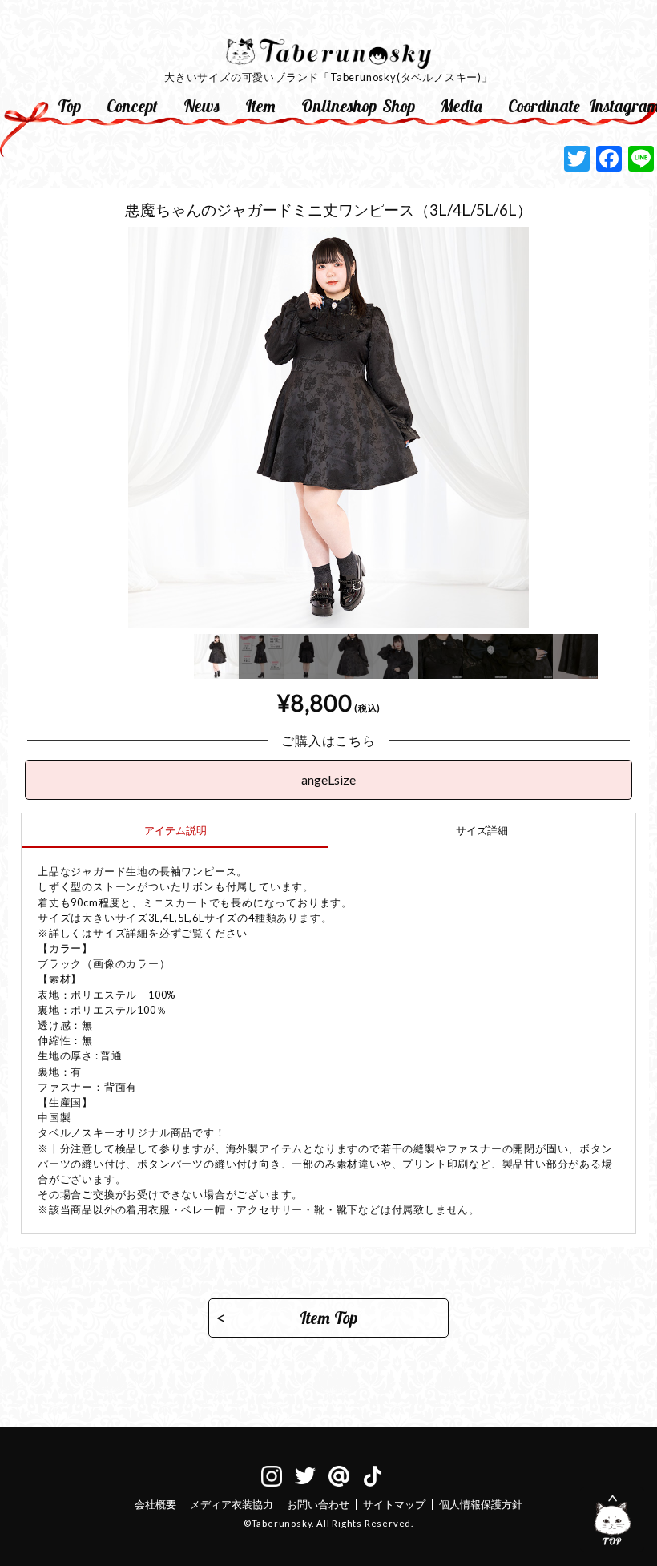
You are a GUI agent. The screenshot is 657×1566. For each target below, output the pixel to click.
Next (648, 518)
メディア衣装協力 (231, 1504)
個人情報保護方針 (480, 1504)
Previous (9, 518)
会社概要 (155, 1504)
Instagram (623, 105)
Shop (398, 105)
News (201, 105)
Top (69, 105)
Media (461, 105)
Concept (132, 105)
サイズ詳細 (482, 830)
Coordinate (542, 105)
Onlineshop (335, 105)
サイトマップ (394, 1504)
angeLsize (328, 779)
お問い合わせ (318, 1504)
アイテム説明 (175, 830)
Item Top (328, 1317)
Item (260, 105)
